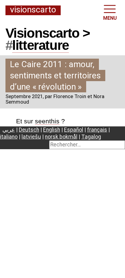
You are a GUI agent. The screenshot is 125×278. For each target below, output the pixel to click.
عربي (8, 130)
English (51, 130)
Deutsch (29, 130)
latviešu (31, 137)
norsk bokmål (61, 137)
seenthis (47, 121)
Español (73, 130)
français (97, 130)
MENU (110, 18)
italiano (9, 137)
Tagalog (91, 137)
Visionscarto (33, 10)
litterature (40, 45)
